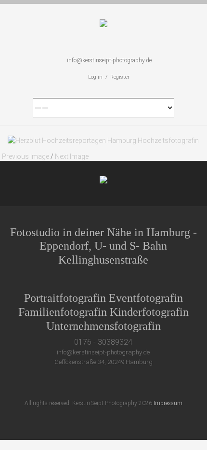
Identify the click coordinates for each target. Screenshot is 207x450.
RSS (144, 383)
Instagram (126, 383)
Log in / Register (108, 77)
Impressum (168, 403)
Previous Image (25, 156)
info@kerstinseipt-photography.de (109, 60)
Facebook (90, 383)
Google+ (108, 383)
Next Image (72, 156)
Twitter (72, 383)
